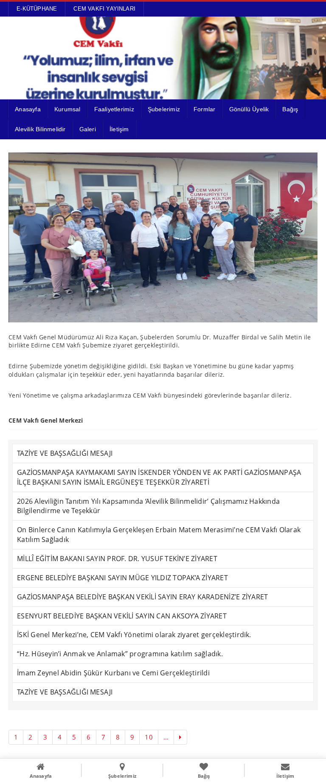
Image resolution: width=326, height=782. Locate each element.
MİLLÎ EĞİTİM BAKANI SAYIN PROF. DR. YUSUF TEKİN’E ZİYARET (117, 558)
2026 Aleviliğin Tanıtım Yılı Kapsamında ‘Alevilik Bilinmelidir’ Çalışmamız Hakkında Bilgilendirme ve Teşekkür (148, 506)
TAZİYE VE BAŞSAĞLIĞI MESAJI (64, 453)
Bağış (290, 109)
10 (148, 737)
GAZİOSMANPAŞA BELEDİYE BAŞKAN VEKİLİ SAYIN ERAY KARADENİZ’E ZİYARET (142, 596)
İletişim (119, 129)
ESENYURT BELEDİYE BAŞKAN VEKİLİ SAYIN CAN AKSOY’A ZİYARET (122, 616)
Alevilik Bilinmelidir (40, 129)
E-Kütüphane (37, 9)
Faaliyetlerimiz (114, 109)
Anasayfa (28, 109)
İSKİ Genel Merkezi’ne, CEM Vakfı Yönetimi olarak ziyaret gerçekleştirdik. (134, 634)
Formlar (204, 109)
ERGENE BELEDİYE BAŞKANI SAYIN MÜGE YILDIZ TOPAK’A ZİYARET (122, 577)
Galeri (87, 129)
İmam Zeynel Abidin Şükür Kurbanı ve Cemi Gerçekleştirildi (113, 673)
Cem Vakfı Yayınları (104, 9)
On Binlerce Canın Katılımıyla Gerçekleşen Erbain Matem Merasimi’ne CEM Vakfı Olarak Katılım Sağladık (159, 534)
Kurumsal (67, 109)
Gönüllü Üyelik (249, 109)
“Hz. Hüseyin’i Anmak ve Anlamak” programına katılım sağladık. (120, 653)
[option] (163, 237)
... (166, 737)
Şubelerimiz (164, 109)
